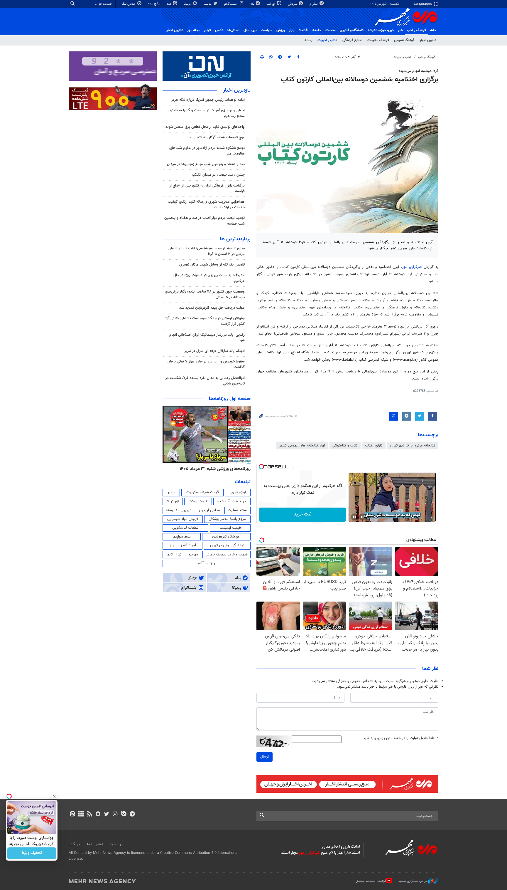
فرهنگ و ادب (416, 30)
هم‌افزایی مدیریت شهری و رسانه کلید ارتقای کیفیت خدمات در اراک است (206, 204)
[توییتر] (106, 814)
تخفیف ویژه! (32, 853)
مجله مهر (193, 30)
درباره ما (116, 844)
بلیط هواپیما (182, 537)
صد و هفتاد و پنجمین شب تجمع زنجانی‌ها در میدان (206, 164)
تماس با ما (95, 844)
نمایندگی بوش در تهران (227, 545)
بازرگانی (74, 844)
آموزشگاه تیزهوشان (226, 537)
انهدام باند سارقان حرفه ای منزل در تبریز (215, 351)
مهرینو (193, 554)
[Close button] (54, 796)
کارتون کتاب (374, 446)
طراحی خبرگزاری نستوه (413, 881)
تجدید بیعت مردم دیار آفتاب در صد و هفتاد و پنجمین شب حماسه (204, 220)
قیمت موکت (198, 501)
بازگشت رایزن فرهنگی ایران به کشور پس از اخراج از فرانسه (207, 188)
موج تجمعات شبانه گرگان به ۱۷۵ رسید (216, 137)
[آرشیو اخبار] (80, 814)
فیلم (207, 30)
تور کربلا (173, 501)
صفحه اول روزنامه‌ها (230, 399)
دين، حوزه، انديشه (381, 30)
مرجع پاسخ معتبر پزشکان (227, 519)
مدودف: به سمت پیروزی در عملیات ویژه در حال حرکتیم (209, 278)
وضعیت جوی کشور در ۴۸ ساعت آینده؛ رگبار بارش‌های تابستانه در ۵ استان (205, 294)
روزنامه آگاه (206, 563)
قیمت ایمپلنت (230, 528)
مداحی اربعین (209, 510)
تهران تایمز (173, 554)
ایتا (169, 3)
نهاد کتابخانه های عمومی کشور (302, 446)
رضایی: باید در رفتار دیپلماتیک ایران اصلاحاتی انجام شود (207, 337)
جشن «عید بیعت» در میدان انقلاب (218, 175)
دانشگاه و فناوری (352, 30)
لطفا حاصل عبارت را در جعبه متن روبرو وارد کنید (400, 738)
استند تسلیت (238, 510)
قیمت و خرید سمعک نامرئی (227, 554)
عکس (219, 30)
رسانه (308, 40)
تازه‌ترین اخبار (237, 90)
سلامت (330, 30)
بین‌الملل (250, 30)
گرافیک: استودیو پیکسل (371, 881)
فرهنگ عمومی (404, 40)
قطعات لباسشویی (185, 528)
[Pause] (354, 516)
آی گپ (271, 3)
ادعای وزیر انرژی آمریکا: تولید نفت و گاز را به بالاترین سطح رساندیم (206, 113)
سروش (293, 3)
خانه (433, 30)
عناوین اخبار (428, 40)
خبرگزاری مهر (412, 267)
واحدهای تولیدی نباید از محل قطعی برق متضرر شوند (205, 127)
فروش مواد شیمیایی (182, 519)
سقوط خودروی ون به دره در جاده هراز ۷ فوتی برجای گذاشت (206, 364)
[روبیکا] (98, 814)
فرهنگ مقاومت (378, 40)
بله (252, 3)
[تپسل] (261, 467)
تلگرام (314, 3)
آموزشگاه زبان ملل (182, 545)
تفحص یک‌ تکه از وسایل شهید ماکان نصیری (212, 265)
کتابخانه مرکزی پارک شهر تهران (412, 446)
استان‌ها (233, 30)
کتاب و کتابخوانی (345, 446)
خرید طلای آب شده (231, 501)
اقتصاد (303, 30)
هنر (400, 30)
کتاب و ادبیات (327, 40)
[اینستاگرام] (115, 814)
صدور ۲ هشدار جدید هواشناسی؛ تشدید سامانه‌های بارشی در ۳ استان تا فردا (206, 251)
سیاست (266, 30)
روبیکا (188, 3)
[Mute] (362, 516)
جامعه (316, 30)
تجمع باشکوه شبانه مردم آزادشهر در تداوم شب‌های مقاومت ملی (207, 151)
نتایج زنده (154, 3)
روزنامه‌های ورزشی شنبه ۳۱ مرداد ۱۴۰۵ (215, 468)
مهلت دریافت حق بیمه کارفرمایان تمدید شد (212, 308)
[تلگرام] (132, 814)
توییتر (208, 3)
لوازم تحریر (238, 492)
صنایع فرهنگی (352, 40)
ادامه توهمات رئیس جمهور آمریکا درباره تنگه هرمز (208, 100)
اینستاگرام (231, 3)
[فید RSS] (89, 814)
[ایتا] (72, 814)
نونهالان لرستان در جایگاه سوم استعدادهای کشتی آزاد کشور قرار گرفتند (205, 321)
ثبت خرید (302, 514)
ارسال (264, 757)
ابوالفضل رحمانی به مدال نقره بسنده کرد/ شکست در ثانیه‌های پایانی (205, 381)
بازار (292, 30)
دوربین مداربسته (178, 510)
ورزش (280, 30)
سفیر (171, 492)
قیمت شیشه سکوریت (202, 492)
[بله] (123, 814)
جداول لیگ (128, 3)
